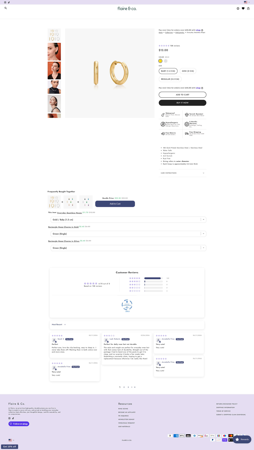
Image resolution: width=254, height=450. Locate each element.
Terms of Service (223, 411)
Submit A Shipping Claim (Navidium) (231, 415)
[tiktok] (9, 2)
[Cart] (248, 8)
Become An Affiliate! (127, 412)
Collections (169, 32)
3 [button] (128, 387)
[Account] (238, 8)
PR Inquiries (123, 416)
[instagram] (5, 2)
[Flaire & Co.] (127, 8)
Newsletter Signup (126, 419)
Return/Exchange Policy (226, 404)
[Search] (5, 8)
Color (164, 57)
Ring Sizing (123, 409)
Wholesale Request (126, 423)
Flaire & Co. (127, 440)
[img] (57, 335)
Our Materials (124, 427)
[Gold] (160, 61)
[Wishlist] (243, 8)
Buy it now (183, 102)
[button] (164, 46)
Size (160, 66)
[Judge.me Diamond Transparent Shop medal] (127, 305)
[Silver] (165, 61)
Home (161, 32)
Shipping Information (225, 407)
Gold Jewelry (179, 32)
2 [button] (124, 387)
